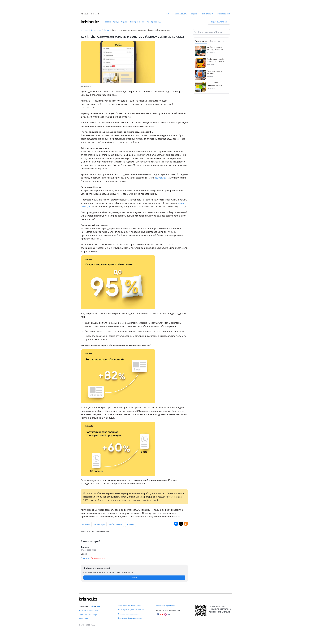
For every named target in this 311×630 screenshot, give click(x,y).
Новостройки (135, 11)
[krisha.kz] (88, 599)
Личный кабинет (223, 3)
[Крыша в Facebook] (157, 614)
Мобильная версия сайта (165, 605)
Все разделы (96, 19)
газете (99, 606)
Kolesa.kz (84, 3)
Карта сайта (83, 619)
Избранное (194, 3)
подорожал (161, 166)
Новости (145, 11)
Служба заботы (181, 3)
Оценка (124, 11)
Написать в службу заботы (89, 610)
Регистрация (207, 3)
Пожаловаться (98, 547)
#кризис (86, 513)
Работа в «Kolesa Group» (88, 614)
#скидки (130, 513)
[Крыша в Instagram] (165, 614)
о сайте (92, 606)
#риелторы (100, 513)
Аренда (116, 11)
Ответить (85, 547)
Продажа (107, 11)
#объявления (115, 513)
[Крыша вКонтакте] (169, 614)
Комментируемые (218, 30)
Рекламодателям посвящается (129, 605)
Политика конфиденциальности (130, 618)
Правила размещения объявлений (131, 610)
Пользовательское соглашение (129, 614)
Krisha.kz (84, 19)
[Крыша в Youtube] (161, 614)
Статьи (106, 19)
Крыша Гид (155, 11)
